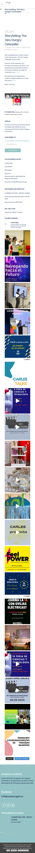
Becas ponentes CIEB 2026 (13, 202)
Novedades (8, 170)
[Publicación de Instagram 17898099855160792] (17, 480)
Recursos (8, 173)
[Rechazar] (33, 848)
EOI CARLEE (8, 167)
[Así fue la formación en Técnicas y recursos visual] (17, 243)
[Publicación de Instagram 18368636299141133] (17, 532)
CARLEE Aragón (12, 49)
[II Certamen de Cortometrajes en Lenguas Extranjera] (17, 427)
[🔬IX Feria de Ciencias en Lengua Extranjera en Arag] (17, 664)
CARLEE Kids (26, 47)
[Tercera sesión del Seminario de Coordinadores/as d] (17, 743)
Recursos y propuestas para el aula (16, 182)
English (7, 114)
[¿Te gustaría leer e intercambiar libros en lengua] (17, 453)
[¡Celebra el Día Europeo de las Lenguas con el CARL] (17, 585)
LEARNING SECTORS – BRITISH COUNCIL (17, 193)
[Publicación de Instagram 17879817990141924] (17, 506)
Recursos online (16, 114)
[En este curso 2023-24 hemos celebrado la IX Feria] (17, 637)
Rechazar (13, 850)
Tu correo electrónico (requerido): (17, 141)
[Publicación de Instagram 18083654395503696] (17, 611)
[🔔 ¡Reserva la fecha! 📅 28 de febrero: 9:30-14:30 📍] (17, 269)
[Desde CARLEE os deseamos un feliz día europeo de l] (17, 348)
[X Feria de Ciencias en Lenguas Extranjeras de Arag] (17, 401)
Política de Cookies (23, 850)
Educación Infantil (22, 112)
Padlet (14, 80)
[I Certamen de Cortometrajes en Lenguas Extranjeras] (17, 690)
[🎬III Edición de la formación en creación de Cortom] (17, 295)
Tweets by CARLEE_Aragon (13, 212)
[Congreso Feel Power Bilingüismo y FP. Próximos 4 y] (17, 558)
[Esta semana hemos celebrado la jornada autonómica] (17, 322)
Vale (8, 850)
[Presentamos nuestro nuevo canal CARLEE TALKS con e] (17, 374)
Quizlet (17, 72)
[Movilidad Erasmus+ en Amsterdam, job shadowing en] (17, 716)
